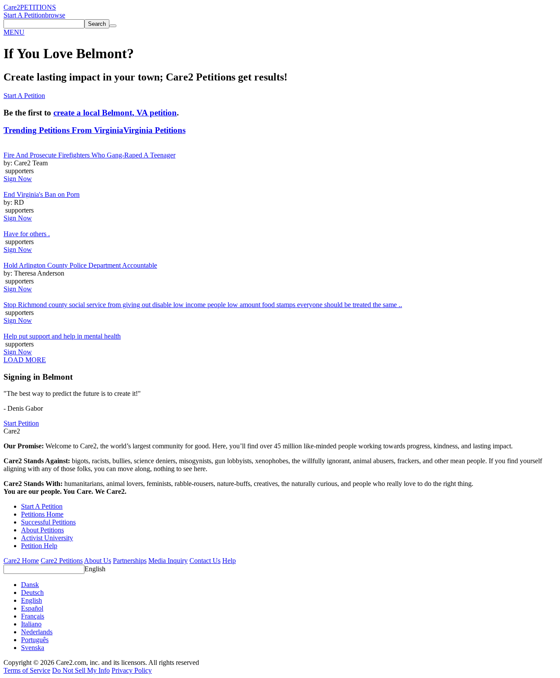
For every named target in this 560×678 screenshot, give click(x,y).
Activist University (47, 538)
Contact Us (204, 560)
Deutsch (32, 592)
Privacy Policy (132, 670)
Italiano (31, 624)
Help (229, 560)
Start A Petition (24, 15)
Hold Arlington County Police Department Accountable (80, 265)
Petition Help (39, 545)
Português (35, 639)
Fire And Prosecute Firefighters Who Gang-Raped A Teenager (89, 155)
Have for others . (27, 234)
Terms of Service (27, 670)
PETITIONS (38, 7)
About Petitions (42, 530)
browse (55, 15)
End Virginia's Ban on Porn (42, 194)
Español (32, 608)
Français (32, 616)
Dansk (30, 584)
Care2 (12, 7)
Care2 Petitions (62, 560)
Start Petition (21, 423)
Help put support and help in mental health (62, 336)
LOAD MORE (25, 359)
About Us (97, 560)
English (94, 569)
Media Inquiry (168, 560)
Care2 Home (21, 560)
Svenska (32, 647)
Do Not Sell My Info (81, 670)
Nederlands (36, 632)
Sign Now (18, 178)
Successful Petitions (48, 522)
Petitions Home (42, 514)
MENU (14, 32)
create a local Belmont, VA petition (115, 112)
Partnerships (130, 560)
